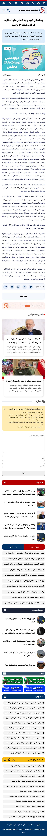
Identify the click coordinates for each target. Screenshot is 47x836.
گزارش (4, 75)
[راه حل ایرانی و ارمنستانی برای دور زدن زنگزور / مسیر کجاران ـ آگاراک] (41, 654)
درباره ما (37, 825)
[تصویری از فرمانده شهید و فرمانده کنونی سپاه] (41, 665)
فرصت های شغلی (19, 825)
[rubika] (22, 3)
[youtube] (27, 3)
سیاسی (9, 75)
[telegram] (38, 3)
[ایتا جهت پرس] (23, 306)
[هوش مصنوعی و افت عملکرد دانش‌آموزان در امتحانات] (41, 504)
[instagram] (44, 3)
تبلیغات (9, 825)
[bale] (9, 3)
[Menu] (4, 10)
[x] (33, 3)
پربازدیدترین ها (34, 547)
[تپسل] (25, 678)
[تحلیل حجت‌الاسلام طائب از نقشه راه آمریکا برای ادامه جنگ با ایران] (41, 643)
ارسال (23, 473)
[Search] (8, 10)
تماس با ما (30, 825)
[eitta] (15, 3)
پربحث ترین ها (12, 547)
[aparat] (3, 3)
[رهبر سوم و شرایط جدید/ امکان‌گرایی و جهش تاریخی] (41, 538)
